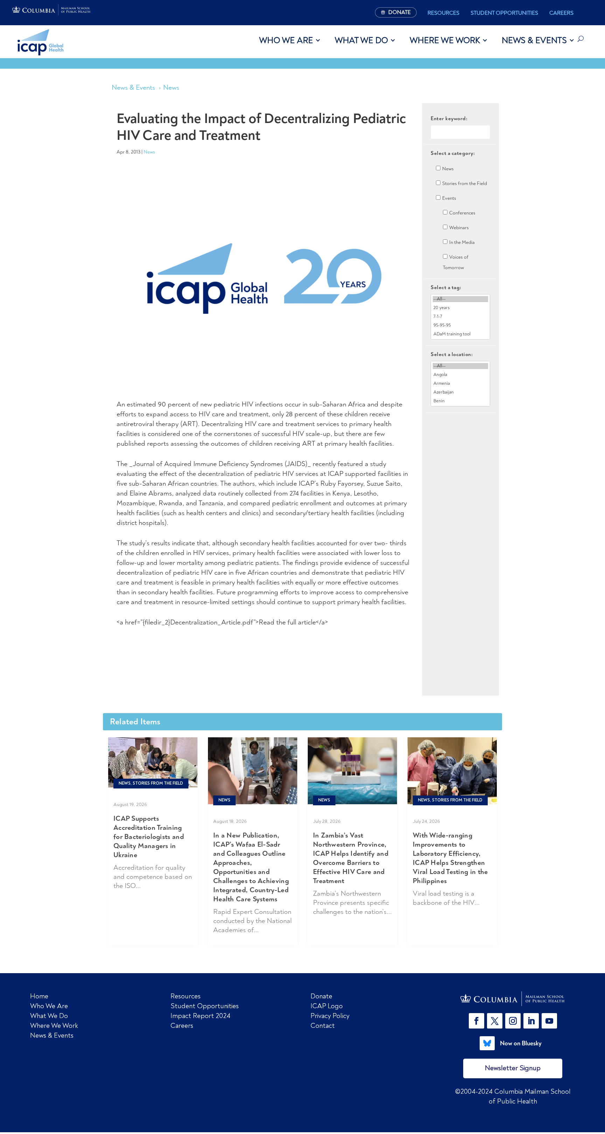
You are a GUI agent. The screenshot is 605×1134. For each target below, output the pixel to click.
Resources (443, 12)
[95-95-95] (460, 325)
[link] (512, 998)
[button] (478, 1021)
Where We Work (445, 40)
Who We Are (286, 40)
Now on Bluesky (521, 1043)
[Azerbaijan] (460, 392)
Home (39, 996)
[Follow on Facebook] (476, 1021)
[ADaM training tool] (460, 334)
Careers (561, 12)
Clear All (460, 425)
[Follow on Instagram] (513, 1021)
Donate (321, 996)
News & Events (534, 40)
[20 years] (460, 308)
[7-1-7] (460, 317)
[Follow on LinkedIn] (531, 1021)
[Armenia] (460, 384)
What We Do (361, 40)
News (171, 87)
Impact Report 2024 (200, 1015)
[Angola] (460, 375)
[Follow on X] (494, 1021)
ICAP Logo (327, 1006)
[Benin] (460, 401)
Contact (323, 1025)
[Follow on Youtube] (549, 1021)
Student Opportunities (504, 12)
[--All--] (460, 299)
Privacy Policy (330, 1015)
